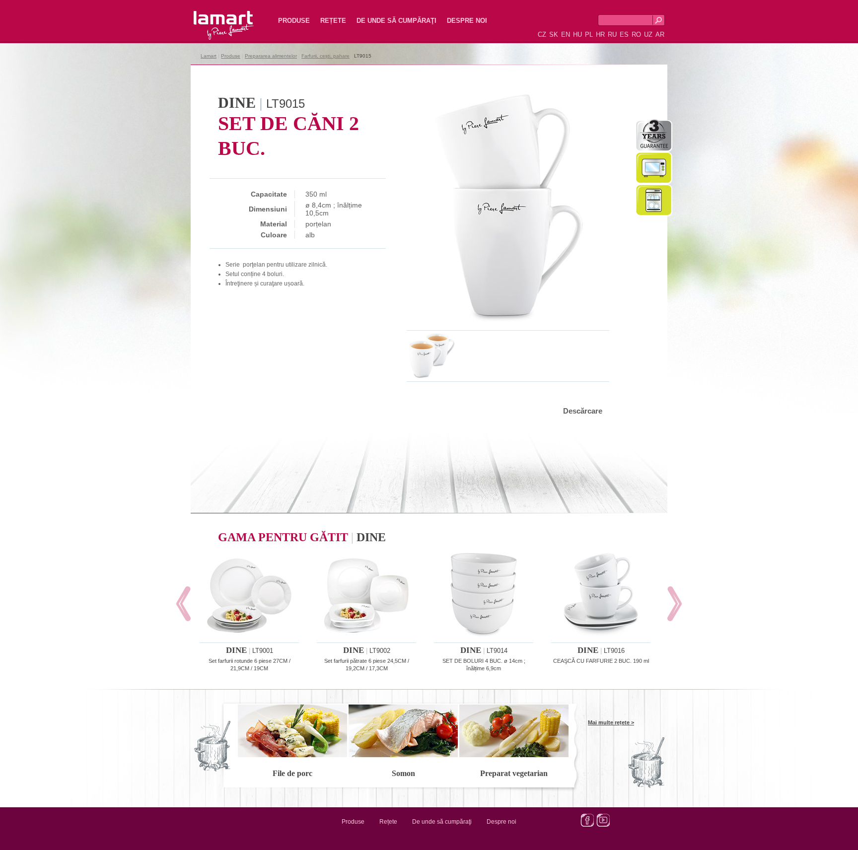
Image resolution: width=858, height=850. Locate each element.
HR (600, 34)
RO (636, 34)
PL (589, 34)
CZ (542, 34)
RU (612, 34)
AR (659, 34)
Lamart (213, 17)
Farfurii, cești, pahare (325, 56)
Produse (294, 20)
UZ (648, 34)
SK (553, 34)
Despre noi (467, 20)
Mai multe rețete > (611, 722)
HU (577, 34)
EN (565, 34)
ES (624, 34)
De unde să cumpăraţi (396, 20)
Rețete (333, 20)
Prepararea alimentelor (271, 56)
